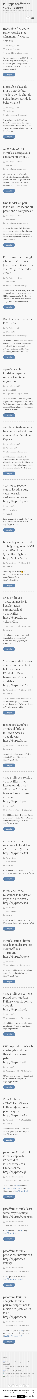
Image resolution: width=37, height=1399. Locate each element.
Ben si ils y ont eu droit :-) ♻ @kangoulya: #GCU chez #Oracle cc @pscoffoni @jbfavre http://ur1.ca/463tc (18, 550)
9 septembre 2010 (12, 1018)
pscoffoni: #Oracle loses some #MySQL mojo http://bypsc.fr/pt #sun (18, 1213)
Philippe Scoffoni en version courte (16, 6)
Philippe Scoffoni (15, 45)
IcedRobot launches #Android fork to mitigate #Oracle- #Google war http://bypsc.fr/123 (15, 732)
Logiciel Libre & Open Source (17, 53)
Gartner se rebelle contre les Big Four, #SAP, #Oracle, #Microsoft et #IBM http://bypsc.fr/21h (15, 493)
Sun (5, 1336)
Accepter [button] (21, 1396)
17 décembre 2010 (12, 810)
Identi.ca (25, 1181)
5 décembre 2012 (12, 220)
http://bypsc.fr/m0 (14, 1336)
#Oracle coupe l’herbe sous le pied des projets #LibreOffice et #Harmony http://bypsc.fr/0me (17, 948)
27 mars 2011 (26, 690)
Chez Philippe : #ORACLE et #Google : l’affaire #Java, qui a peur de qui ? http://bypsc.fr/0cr (16, 1107)
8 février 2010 (11, 1225)
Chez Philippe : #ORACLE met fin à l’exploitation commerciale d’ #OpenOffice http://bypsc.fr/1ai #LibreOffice (15, 609)
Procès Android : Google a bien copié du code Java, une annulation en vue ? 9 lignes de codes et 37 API (18, 265)
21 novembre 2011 (12, 510)
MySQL (21, 1230)
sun (19, 1233)
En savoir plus (29, 1396)
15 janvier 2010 (11, 1326)
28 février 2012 (11, 448)
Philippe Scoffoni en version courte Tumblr (24, 1385)
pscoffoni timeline (16, 1177)
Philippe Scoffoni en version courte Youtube (16, 1385)
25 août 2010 (26, 1120)
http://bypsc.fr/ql (21, 1191)
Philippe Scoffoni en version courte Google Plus (12, 1385)
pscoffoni (12, 506)
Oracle (17, 1186)
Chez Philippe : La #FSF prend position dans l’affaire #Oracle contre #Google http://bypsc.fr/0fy (17, 1001)
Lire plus (9, 75)
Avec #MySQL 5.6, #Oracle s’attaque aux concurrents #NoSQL (16, 153)
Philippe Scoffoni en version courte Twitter (9, 1385)
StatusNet (9, 514)
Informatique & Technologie (16, 115)
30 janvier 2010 (11, 1272)
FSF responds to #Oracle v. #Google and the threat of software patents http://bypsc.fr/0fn (18, 1054)
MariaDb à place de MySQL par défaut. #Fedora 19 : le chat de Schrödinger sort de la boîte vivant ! (17, 94)
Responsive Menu (32, 18)
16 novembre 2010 (12, 862)
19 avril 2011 (26, 626)
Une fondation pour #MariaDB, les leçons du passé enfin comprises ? (18, 207)
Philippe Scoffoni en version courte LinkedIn (20, 1385)
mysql (20, 1279)
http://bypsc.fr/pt (10, 1233)
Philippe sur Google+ (25, 1371)
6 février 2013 (11, 165)
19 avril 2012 (10, 332)
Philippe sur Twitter (24, 1376)
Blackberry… (18, 1188)
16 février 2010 (11, 1181)
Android (7, 1188)
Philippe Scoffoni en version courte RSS (27, 1385)
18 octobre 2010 (11, 965)
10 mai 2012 (10, 282)
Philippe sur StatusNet (26, 1373)
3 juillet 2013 (10, 111)
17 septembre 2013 (13, 49)
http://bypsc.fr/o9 (10, 1279)
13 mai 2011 (25, 563)
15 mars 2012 (11, 390)
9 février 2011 (26, 746)
